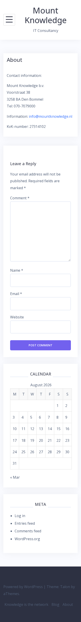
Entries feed (25, 523)
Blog (55, 604)
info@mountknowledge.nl (50, 116)
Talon (65, 586)
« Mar (15, 477)
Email (16, 293)
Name (16, 270)
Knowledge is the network (26, 604)
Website (17, 317)
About (68, 604)
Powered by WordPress (23, 586)
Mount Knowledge (46, 15)
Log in (20, 515)
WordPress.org (27, 538)
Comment (19, 197)
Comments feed (28, 531)
